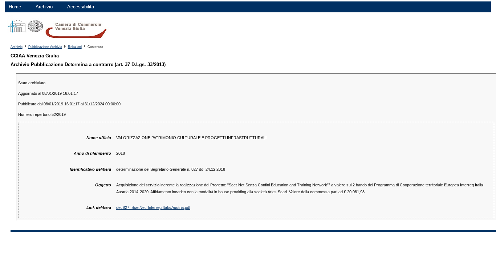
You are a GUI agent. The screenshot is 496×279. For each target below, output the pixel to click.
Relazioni (75, 47)
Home (15, 6)
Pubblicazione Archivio (45, 47)
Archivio (44, 6)
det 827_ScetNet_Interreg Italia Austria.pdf (153, 207)
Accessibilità (80, 6)
